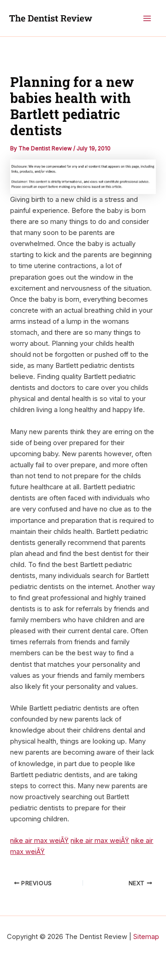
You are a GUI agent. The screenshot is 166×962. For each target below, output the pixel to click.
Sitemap (146, 937)
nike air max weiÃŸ (39, 840)
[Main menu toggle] (147, 18)
